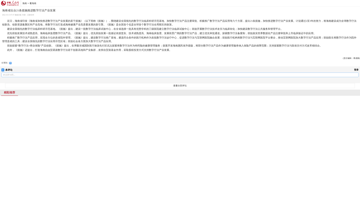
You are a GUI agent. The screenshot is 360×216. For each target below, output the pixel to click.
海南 (24, 3)
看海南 (33, 3)
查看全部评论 (180, 85)
